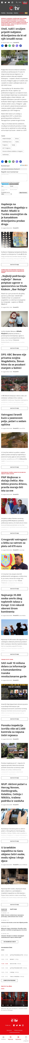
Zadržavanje (5, 154)
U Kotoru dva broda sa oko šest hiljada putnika (14, 922)
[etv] (14, 8)
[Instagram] (12, 2)
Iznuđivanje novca (6, 141)
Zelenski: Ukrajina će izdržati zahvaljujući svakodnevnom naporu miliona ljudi (12, 936)
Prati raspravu (26, 165)
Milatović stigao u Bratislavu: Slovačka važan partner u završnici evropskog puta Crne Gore (14, 929)
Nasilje (13, 145)
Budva (17, 141)
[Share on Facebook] (2, 45)
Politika (3, 13)
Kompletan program (9, 980)
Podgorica (5, 145)
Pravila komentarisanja (14, 1032)
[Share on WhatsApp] (9, 45)
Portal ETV (16, 42)
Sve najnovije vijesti (10, 941)
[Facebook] (2, 2)
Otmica (17, 138)
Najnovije (10, 1039)
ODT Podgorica (6, 148)
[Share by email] (13, 45)
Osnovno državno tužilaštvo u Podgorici (12, 151)
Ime (2, 186)
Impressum (9, 1030)
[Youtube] (9, 2)
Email (11, 186)
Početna (3, 1039)
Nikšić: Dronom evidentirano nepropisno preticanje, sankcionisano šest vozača (12, 915)
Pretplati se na (5, 192)
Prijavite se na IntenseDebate (5, 184)
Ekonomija (10, 13)
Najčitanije (18, 1039)
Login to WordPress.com (14, 184)
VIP (26, 13)
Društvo (16, 13)
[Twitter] (5, 2)
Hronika (21, 13)
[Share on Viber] (17, 45)
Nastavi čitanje (14, 264)
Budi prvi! (17, 169)
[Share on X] (6, 45)
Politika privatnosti (18, 1030)
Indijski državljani (6, 138)
